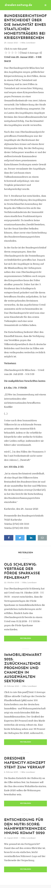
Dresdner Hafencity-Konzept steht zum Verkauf (24, 763)
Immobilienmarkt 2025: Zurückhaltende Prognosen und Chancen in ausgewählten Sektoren (23, 668)
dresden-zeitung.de (18, 5)
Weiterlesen (25, 638)
